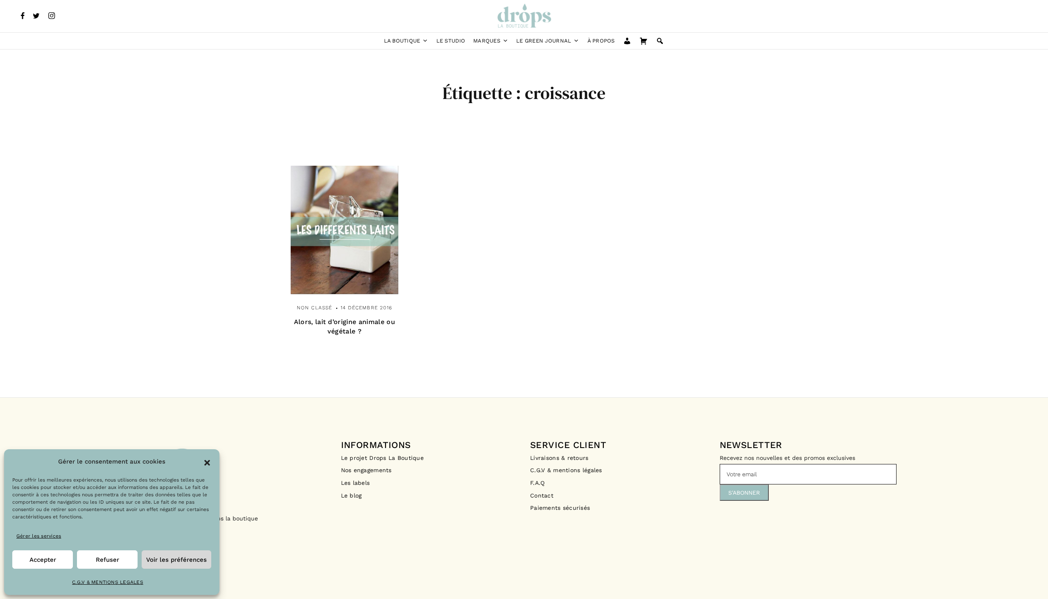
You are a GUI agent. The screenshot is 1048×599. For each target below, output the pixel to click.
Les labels (355, 483)
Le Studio (450, 41)
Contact (541, 495)
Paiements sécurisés (560, 507)
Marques (486, 41)
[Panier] (643, 41)
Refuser (107, 559)
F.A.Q (537, 483)
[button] (207, 462)
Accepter (42, 559)
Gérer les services (38, 536)
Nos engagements (366, 470)
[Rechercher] (660, 41)
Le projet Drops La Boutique (382, 458)
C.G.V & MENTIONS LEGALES (107, 582)
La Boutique (402, 41)
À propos (601, 41)
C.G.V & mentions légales (566, 470)
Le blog (351, 495)
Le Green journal (543, 41)
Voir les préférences (176, 559)
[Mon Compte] (627, 41)
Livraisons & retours (560, 458)
